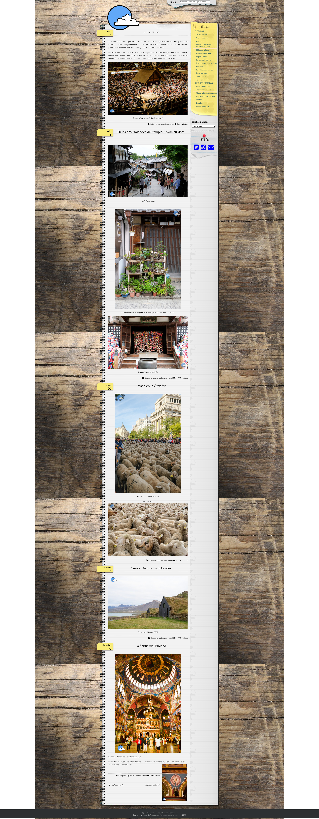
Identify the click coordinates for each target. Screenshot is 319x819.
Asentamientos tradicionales (151, 568)
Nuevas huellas (151, 785)
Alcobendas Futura (203, 90)
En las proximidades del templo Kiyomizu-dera (151, 132)
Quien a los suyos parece (206, 93)
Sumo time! (151, 32)
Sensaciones (201, 76)
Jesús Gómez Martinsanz (168, 813)
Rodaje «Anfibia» (202, 106)
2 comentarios (182, 124)
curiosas (161, 124)
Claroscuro (200, 38)
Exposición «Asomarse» (205, 96)
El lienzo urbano (202, 50)
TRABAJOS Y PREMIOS (204, 83)
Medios (199, 99)
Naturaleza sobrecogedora (206, 63)
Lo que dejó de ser (203, 60)
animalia (160, 560)
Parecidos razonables (204, 70)
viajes (170, 378)
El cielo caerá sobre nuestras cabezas (204, 45)
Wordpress (154, 815)
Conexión (200, 41)
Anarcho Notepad (174, 815)
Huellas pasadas (117, 785)
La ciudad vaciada (203, 86)
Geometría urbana (203, 53)
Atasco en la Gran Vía (151, 386)
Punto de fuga (201, 73)
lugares (155, 378)
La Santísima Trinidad (151, 646)
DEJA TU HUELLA (181, 378)
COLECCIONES (201, 34)
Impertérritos (201, 57)
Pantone (199, 66)
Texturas (199, 80)
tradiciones (169, 124)
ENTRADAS (199, 31)
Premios (199, 103)
